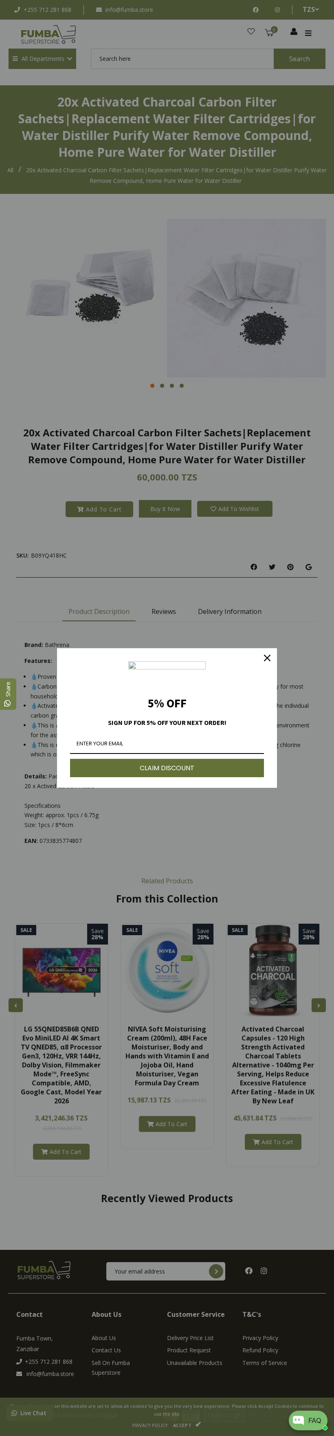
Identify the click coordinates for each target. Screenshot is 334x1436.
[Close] (267, 658)
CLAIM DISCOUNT (167, 768)
